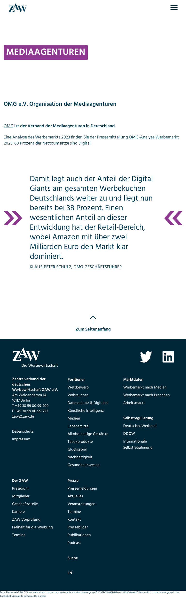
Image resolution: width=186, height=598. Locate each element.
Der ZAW (20, 481)
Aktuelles (75, 496)
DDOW (129, 434)
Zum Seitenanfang (93, 329)
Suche (73, 558)
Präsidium (20, 488)
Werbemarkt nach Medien (145, 387)
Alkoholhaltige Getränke (88, 434)
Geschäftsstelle (25, 504)
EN (70, 573)
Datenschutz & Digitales (88, 403)
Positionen (76, 380)
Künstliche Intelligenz (86, 411)
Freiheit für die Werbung (32, 527)
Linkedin (168, 357)
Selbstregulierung (138, 418)
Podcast (74, 543)
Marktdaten (133, 380)
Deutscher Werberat (140, 426)
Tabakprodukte (80, 442)
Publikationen (79, 535)
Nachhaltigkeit (80, 457)
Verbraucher (78, 395)
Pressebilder (78, 527)
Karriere (18, 512)
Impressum (21, 439)
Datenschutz (22, 431)
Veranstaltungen (81, 504)
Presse (73, 481)
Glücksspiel (77, 449)
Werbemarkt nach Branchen (146, 395)
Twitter (146, 357)
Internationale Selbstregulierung (138, 444)
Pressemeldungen (82, 488)
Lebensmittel (78, 426)
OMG (8, 126)
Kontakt (74, 520)
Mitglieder (20, 496)
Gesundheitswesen (84, 465)
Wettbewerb (78, 387)
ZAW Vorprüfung (26, 520)
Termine (18, 535)
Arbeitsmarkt (134, 403)
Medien (74, 418)
